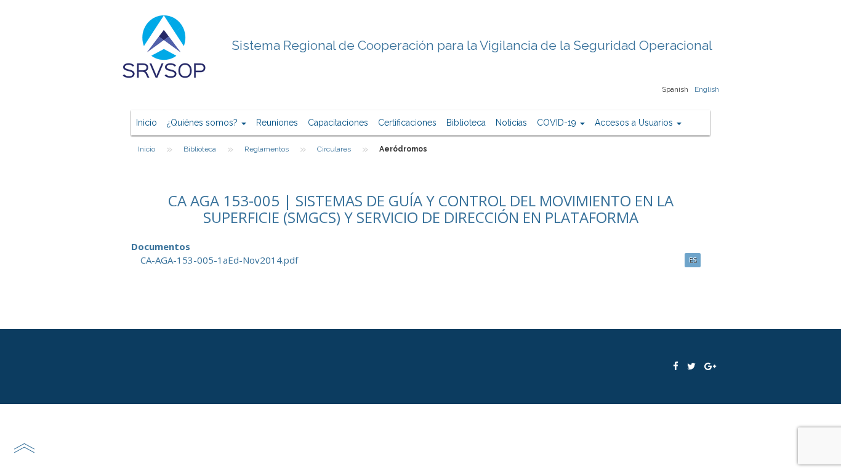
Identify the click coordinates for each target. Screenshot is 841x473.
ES (692, 259)
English (706, 89)
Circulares (334, 149)
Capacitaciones (338, 122)
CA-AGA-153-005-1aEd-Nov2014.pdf (219, 260)
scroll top (24, 448)
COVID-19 (558, 122)
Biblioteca (466, 122)
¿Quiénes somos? (203, 122)
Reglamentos (266, 149)
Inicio (146, 122)
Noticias (511, 122)
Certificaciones (407, 122)
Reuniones (277, 122)
